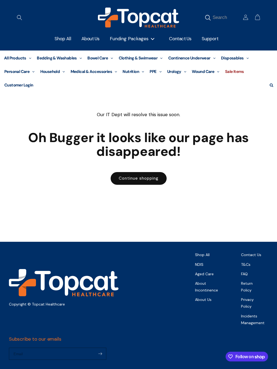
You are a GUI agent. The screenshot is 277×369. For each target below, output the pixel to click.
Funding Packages (129, 39)
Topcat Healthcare (48, 304)
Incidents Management (253, 319)
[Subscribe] (100, 354)
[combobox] (226, 17)
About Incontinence (206, 287)
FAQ (244, 273)
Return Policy (247, 287)
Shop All (202, 254)
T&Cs (245, 264)
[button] (19, 18)
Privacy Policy (247, 303)
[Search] (208, 18)
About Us (203, 299)
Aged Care (204, 273)
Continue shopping (139, 178)
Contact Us (251, 254)
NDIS (199, 264)
